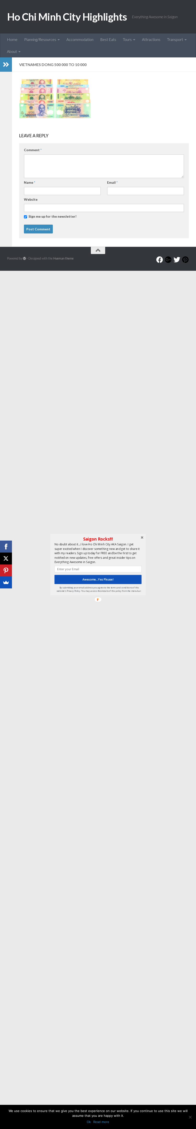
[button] (98, 539)
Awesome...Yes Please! (98, 579)
